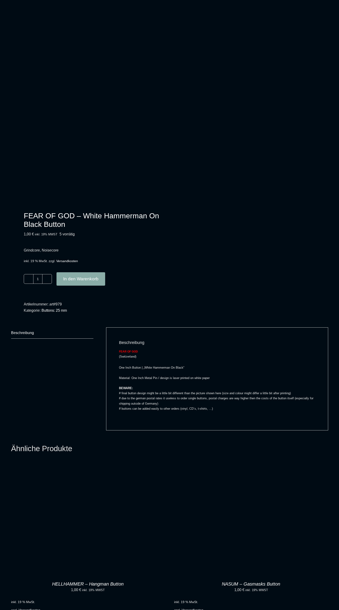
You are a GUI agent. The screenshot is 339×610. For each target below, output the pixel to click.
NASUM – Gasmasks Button (251, 583)
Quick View (88, 519)
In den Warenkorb (80, 278)
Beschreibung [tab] (22, 333)
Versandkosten (67, 261)
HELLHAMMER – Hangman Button (88, 583)
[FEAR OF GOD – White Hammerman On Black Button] (87, 124)
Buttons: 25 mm (54, 310)
